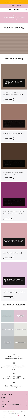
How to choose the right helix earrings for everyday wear (14, 162)
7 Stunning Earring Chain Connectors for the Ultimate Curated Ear (13, 280)
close (26, 1)
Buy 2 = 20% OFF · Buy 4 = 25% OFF (13, 1)
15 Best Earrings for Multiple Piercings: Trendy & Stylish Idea (13, 241)
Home (12, 19)
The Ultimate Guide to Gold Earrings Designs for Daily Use (13, 201)
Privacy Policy (16, 413)
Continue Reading (8, 99)
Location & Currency (12, 5)
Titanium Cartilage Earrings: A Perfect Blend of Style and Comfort (14, 50)
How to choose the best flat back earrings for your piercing (13, 82)
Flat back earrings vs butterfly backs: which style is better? (13, 123)
